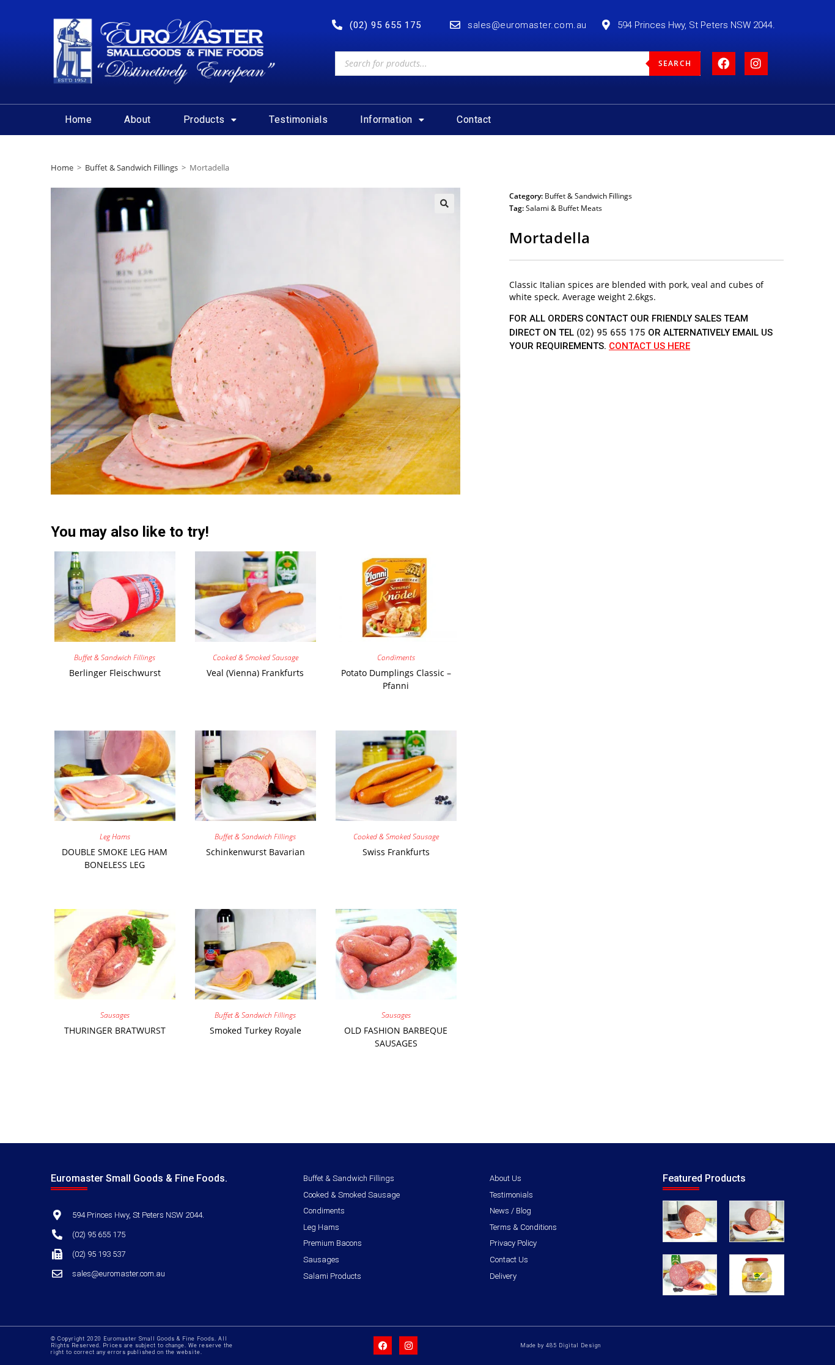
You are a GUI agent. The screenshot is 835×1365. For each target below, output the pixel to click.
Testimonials (298, 119)
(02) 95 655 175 (611, 332)
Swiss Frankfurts (396, 852)
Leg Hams (115, 836)
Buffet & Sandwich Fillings (131, 167)
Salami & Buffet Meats (564, 208)
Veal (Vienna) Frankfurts (255, 673)
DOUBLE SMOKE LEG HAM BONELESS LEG (114, 858)
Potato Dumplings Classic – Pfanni (396, 679)
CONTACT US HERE (649, 345)
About (137, 119)
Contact (474, 119)
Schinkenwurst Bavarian (255, 852)
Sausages (115, 1015)
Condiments (396, 657)
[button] (210, 120)
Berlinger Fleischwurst (115, 673)
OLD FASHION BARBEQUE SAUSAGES (395, 1037)
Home (78, 119)
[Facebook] (723, 63)
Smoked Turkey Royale (255, 1030)
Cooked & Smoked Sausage (255, 657)
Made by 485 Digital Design (560, 1345)
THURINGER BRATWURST (115, 1030)
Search (674, 63)
